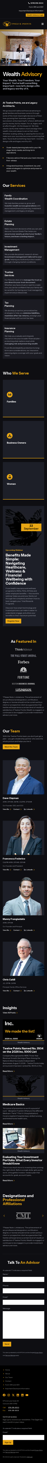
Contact (17, 809)
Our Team (9, 1377)
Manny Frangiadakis (14, 919)
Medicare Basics (13, 1104)
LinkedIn (30, 809)
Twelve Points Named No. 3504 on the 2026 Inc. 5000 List (23, 1050)
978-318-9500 (13, 1407)
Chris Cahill (9, 979)
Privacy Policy (38, 1352)
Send (7, 1344)
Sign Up (8, 1442)
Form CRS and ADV (36, 7)
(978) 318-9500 (36, 3)
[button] (42, 24)
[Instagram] (8, 1395)
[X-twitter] (13, 1395)
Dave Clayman (11, 798)
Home (7, 1370)
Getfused (30, 1457)
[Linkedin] (17, 1395)
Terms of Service (10, 1355)
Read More (8, 1071)
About (7, 1374)
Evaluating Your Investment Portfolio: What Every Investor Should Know (22, 1160)
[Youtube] (27, 1395)
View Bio (6, 809)
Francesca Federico (14, 858)
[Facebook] (4, 1395)
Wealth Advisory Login (35, 15)
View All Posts (9, 1013)
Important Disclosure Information (31, 11)
